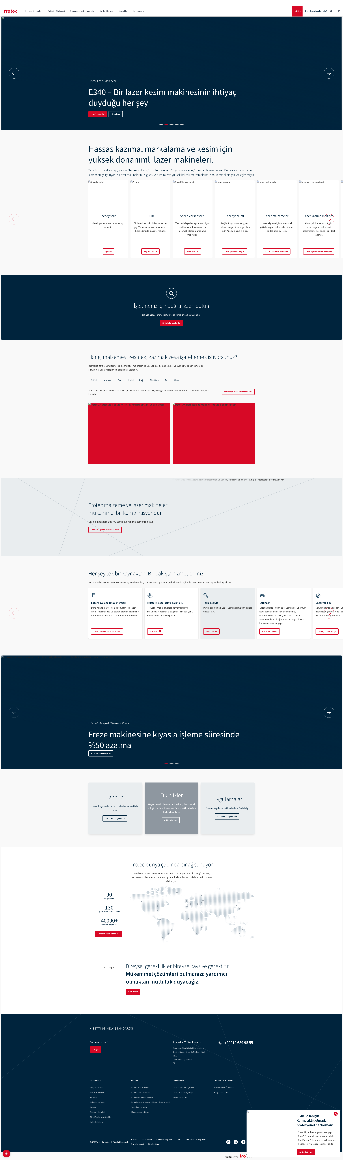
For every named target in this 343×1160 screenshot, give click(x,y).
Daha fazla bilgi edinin (115, 818)
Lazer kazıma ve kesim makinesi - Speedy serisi (150, 1102)
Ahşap (177, 380)
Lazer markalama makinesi (142, 1097)
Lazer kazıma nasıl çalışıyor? (184, 1087)
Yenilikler (93, 1097)
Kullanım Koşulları (164, 1139)
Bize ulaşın (115, 114)
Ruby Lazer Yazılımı (221, 1092)
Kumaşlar (107, 380)
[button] (6, 1153)
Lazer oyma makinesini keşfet (319, 251)
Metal (131, 380)
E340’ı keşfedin (97, 114)
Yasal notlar (146, 1139)
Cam (120, 380)
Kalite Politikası (96, 1122)
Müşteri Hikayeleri (97, 1112)
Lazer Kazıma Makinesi (140, 1092)
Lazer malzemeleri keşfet (276, 251)
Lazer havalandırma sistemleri (107, 631)
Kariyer (93, 1107)
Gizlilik (134, 1139)
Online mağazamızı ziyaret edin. (105, 529)
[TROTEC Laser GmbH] (10, 11)
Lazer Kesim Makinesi (140, 1087)
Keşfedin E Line (150, 251)
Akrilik (94, 379)
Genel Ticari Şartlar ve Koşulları (191, 1139)
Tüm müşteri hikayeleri (129, 753)
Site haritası (153, 1144)
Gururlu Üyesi (137, 1144)
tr (339, 11)
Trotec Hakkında (97, 1092)
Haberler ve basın (97, 1102)
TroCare (153, 631)
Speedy (108, 251)
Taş (167, 380)
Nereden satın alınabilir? (316, 11)
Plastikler (154, 380)
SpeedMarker (192, 251)
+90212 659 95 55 (238, 1042)
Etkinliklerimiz (170, 820)
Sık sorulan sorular (180, 1097)
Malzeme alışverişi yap (140, 1112)
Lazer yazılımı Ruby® (327, 631)
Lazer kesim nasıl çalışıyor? (183, 1092)
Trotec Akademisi (269, 631)
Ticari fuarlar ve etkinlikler (100, 1117)
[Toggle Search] (331, 11)
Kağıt (141, 380)
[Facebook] (243, 1142)
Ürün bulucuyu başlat (171, 323)
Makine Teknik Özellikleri (224, 1087)
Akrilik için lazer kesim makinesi (238, 391)
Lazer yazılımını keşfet (235, 251)
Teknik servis (211, 631)
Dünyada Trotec (96, 1087)
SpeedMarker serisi (139, 1107)
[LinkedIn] (236, 1142)
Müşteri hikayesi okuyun (101, 753)
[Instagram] (228, 1142)
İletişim (297, 11)
